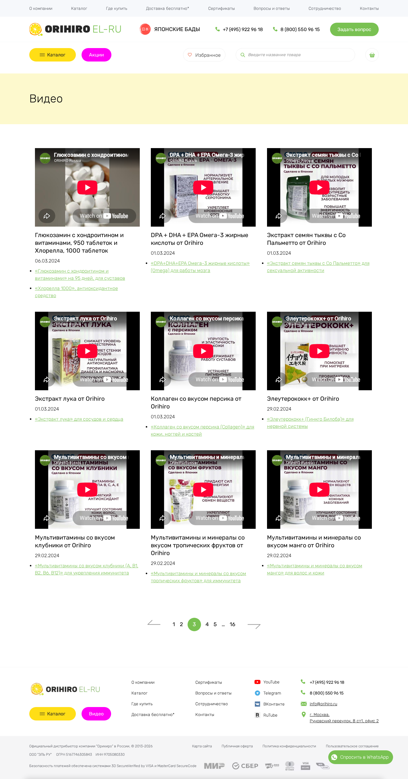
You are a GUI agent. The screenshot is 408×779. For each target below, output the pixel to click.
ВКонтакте (274, 704)
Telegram (272, 693)
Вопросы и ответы (272, 8)
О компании (40, 8)
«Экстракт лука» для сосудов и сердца (79, 419)
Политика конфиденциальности (289, 746)
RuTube (270, 715)
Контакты (369, 8)
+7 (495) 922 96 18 (243, 29)
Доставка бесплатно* (167, 8)
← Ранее (154, 624)
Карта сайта (202, 746)
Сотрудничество (325, 8)
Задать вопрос (354, 29)
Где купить (116, 8)
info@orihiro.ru (323, 703)
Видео (96, 714)
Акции (96, 55)
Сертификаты (221, 8)
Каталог (79, 8)
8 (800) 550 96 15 (300, 29)
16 (232, 624)
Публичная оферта (237, 746)
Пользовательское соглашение (352, 746)
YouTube (271, 682)
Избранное (208, 55)
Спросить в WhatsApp (364, 757)
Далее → (254, 624)
